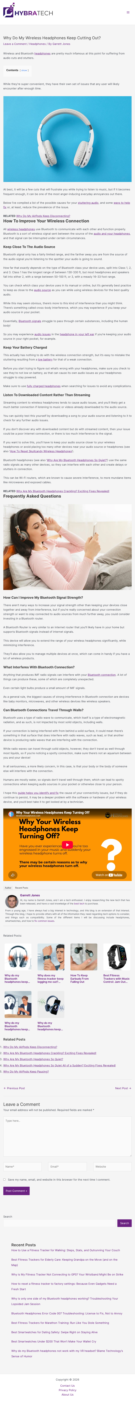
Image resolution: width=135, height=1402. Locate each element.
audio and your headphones (112, 233)
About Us (68, 1394)
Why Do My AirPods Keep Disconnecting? (43, 216)
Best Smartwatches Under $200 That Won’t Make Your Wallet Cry (53, 1341)
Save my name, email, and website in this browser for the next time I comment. (59, 1179)
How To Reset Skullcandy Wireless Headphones (41, 451)
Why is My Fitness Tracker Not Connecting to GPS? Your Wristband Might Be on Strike (67, 1274)
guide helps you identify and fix (38, 793)
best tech (79, 903)
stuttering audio (88, 202)
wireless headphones (21, 229)
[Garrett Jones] (11, 901)
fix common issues (44, 920)
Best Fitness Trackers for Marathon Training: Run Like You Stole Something (60, 1322)
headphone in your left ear (77, 334)
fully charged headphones (44, 386)
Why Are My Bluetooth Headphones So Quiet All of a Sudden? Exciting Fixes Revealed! (59, 1065)
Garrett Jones (30, 895)
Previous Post (14, 1088)
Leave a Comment (15, 44)
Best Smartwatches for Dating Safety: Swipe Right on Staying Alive (54, 1332)
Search (7, 1216)
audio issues (42, 334)
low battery (45, 359)
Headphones (37, 44)
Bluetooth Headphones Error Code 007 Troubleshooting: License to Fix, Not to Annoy (66, 1313)
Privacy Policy (67, 1390)
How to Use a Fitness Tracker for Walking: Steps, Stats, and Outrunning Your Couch (65, 1250)
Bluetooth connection (102, 674)
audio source (42, 290)
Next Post (123, 1088)
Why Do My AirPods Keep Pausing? (26, 1071)
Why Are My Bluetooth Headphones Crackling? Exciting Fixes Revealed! (62, 491)
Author (8, 888)
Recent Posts (21, 888)
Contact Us (67, 1385)
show (24, 70)
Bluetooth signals (30, 321)
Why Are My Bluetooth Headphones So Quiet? (77, 460)
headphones (42, 53)
